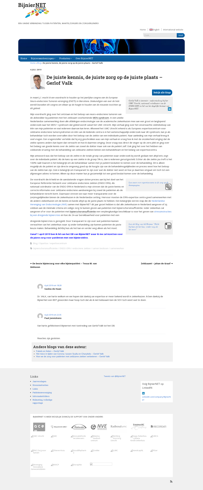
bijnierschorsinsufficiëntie (83, 211)
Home (143, 29)
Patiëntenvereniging (42, 392)
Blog (39, 63)
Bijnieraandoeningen (42, 58)
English (156, 29)
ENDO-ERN (65, 248)
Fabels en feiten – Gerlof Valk (50, 351)
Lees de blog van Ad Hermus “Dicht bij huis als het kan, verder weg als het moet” (144, 227)
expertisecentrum (58, 243)
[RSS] (171, 481)
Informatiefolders (41, 396)
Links (35, 388)
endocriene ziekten (82, 248)
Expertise (43, 243)
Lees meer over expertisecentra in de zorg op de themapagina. (148, 184)
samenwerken (117, 248)
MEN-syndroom (101, 117)
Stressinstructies (40, 385)
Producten (64, 58)
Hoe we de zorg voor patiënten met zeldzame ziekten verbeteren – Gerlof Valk (73, 356)
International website (173, 29)
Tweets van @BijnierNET (115, 376)
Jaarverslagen (39, 381)
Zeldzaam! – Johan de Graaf (155, 263)
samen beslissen (100, 248)
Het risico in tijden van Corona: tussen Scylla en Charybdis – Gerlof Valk (70, 354)
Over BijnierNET (84, 58)
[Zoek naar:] (160, 35)
